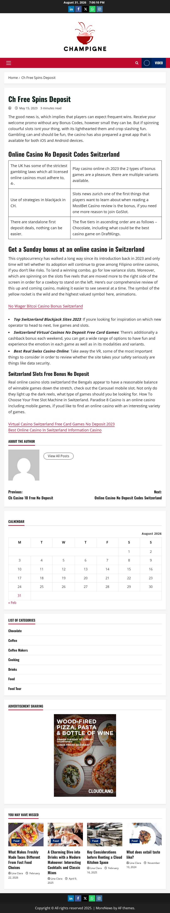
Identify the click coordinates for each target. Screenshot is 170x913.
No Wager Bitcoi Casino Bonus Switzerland (45, 306)
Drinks (12, 669)
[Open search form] (136, 63)
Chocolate (15, 630)
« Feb (12, 602)
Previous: (30, 494)
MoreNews (104, 908)
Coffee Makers (18, 650)
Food (11, 678)
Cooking (13, 659)
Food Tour (14, 688)
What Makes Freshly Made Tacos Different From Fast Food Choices (24, 859)
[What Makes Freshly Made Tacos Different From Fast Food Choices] (26, 834)
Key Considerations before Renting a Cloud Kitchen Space (104, 857)
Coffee (12, 640)
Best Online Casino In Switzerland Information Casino (55, 429)
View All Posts (58, 456)
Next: (128, 494)
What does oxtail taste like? (143, 854)
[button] (8, 63)
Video (159, 62)
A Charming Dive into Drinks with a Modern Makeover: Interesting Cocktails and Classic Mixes (64, 862)
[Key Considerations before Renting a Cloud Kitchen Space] (104, 834)
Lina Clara (17, 873)
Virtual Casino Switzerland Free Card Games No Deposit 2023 (61, 423)
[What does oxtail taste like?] (144, 834)
